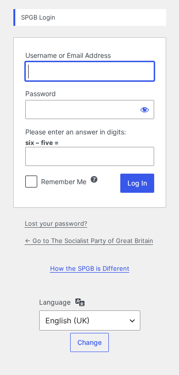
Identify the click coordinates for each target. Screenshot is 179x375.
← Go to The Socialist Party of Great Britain (89, 240)
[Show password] (144, 109)
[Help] (94, 179)
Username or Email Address (68, 55)
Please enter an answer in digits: (75, 132)
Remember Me (63, 181)
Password (40, 93)
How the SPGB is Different (89, 268)
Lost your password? (56, 223)
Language (55, 302)
